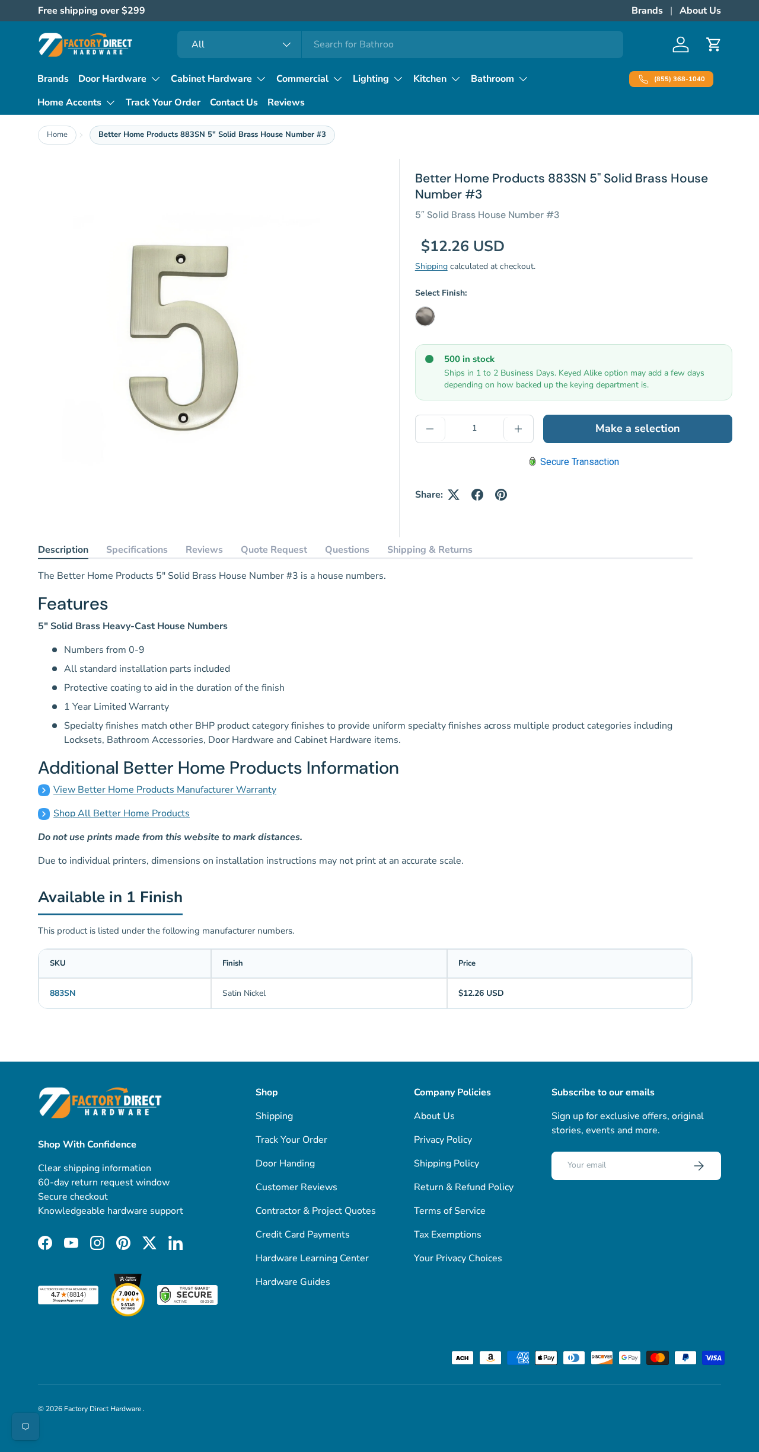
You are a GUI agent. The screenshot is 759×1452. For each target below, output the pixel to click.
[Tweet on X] (453, 495)
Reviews (286, 102)
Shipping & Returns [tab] (430, 549)
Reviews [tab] (204, 549)
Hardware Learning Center (312, 1258)
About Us (700, 10)
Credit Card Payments (303, 1234)
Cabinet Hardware (211, 78)
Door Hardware (112, 78)
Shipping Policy (446, 1163)
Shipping (431, 266)
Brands (647, 10)
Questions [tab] (347, 549)
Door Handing (285, 1163)
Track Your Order (163, 102)
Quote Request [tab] (274, 549)
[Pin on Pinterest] (501, 495)
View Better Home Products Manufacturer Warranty (164, 789)
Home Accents (69, 102)
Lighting (371, 78)
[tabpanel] (365, 718)
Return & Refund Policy (464, 1187)
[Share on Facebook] (477, 495)
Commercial (302, 78)
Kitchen (430, 78)
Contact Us (234, 102)
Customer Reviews (296, 1187)
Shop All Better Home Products (121, 813)
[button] (714, 44)
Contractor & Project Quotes (316, 1210)
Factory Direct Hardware (103, 1408)
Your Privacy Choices (458, 1258)
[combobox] (400, 44)
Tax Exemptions (447, 1234)
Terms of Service (450, 1210)
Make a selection (637, 428)
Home (57, 134)
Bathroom (492, 78)
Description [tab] (63, 549)
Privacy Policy (443, 1139)
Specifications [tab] (137, 549)
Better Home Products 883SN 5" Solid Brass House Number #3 (212, 134)
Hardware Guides (293, 1281)
